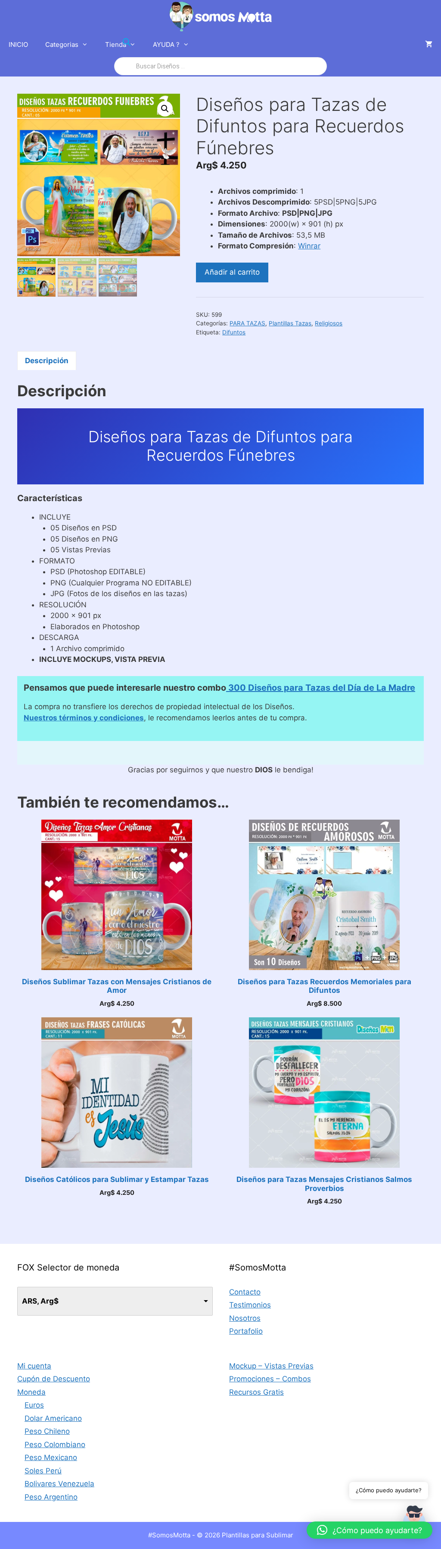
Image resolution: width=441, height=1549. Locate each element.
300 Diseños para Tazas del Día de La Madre (320, 688)
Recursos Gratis (256, 1392)
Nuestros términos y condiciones (84, 717)
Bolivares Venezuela (59, 1483)
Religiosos (328, 323)
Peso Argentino (51, 1497)
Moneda (31, 1392)
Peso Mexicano (51, 1457)
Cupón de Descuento (53, 1379)
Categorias (61, 44)
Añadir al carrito (232, 272)
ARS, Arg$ (40, 1301)
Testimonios (250, 1305)
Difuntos (233, 332)
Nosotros (245, 1318)
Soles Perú (43, 1470)
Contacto (245, 1292)
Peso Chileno (47, 1431)
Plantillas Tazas (290, 323)
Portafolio (246, 1331)
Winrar (309, 246)
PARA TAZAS (247, 323)
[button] (165, 108)
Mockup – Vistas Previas (271, 1366)
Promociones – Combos (270, 1379)
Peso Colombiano (55, 1444)
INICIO (18, 44)
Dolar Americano (53, 1418)
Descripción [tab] (46, 360)
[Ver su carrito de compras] (428, 45)
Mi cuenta (34, 1366)
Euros (34, 1405)
